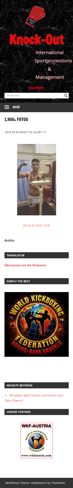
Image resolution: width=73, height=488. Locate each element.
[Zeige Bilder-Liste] (36, 225)
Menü (16, 107)
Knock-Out (36, 39)
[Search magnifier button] (66, 95)
